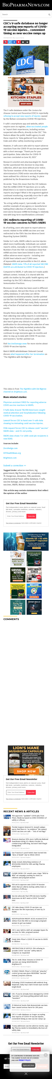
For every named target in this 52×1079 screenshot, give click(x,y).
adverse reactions (26, 470)
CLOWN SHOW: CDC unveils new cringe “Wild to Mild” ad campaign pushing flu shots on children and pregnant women (30, 875)
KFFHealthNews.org (12, 453)
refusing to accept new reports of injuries (22, 116)
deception (21, 476)
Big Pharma (20, 473)
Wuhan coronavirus (27, 485)
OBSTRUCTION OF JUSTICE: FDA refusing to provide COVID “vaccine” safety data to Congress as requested (28, 950)
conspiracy (36, 473)
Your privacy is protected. (13, 523)
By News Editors (25, 935)
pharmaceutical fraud (13, 479)
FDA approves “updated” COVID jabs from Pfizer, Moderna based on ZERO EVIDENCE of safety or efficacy (29, 818)
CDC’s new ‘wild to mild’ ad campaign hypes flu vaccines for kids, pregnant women (30, 931)
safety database (31, 479)
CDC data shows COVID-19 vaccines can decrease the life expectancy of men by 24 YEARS (28, 909)
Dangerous (11, 476)
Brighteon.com (10, 458)
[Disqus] (26, 652)
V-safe (42, 479)
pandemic (35, 476)
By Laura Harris (25, 848)
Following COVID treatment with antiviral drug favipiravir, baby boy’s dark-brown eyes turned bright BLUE (30, 985)
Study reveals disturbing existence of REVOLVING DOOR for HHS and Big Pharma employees (28, 864)
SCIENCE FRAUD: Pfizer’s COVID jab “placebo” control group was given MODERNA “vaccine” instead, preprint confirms (29, 973)
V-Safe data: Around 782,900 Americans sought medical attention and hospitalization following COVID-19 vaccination (24, 413)
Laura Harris (19, 38)
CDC (28, 473)
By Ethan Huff (24, 822)
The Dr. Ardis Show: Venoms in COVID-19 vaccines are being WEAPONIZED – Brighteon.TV (27, 962)
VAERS (15, 485)
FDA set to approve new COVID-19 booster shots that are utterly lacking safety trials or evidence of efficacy (29, 887)
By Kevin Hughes (25, 857)
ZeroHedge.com (10, 448)
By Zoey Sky (24, 891)
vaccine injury (25, 482)
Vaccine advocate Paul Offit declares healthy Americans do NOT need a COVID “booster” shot (29, 898)
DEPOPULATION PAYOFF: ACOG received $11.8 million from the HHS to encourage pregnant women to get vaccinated (29, 921)
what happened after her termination (27, 354)
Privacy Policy (25, 1060)
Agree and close (28, 1065)
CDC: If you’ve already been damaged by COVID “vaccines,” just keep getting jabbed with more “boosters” (30, 996)
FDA (28, 476)
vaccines (7, 485)
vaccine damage (10, 482)
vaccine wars (38, 482)
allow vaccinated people (37, 126)
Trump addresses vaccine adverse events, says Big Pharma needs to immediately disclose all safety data (30, 1028)
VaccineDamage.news (17, 344)
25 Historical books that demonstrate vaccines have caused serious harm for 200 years (30, 1006)
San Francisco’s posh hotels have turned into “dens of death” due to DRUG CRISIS (29, 854)
